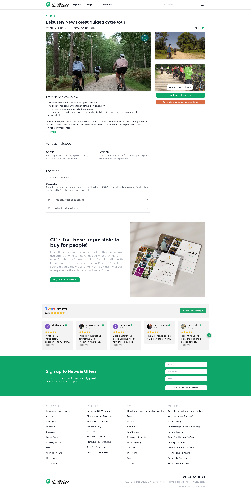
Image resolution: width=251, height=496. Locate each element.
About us (132, 426)
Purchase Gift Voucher (98, 411)
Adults (49, 416)
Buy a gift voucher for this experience (180, 102)
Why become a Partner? (180, 416)
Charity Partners (176, 442)
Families (50, 426)
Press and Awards (136, 437)
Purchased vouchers (97, 421)
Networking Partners (179, 453)
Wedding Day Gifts (96, 436)
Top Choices (133, 432)
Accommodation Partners (181, 447)
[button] (42, 335)
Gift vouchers (105, 4)
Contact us (132, 463)
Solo (48, 447)
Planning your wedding (99, 442)
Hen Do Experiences (97, 452)
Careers (131, 447)
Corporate (51, 463)
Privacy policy (198, 482)
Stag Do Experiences (97, 447)
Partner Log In (175, 432)
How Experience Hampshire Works (145, 411)
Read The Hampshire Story (182, 437)
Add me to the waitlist (180, 95)
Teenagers (51, 421)
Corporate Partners (178, 458)
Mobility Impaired (55, 442)
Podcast (131, 421)
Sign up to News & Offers (186, 388)
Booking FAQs (134, 442)
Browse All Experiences (58, 411)
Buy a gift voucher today (64, 280)
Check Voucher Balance (99, 416)
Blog (89, 4)
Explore (77, 4)
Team (130, 458)
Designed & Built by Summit (192, 486)
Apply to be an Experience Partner (186, 411)
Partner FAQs (175, 421)
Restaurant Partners (178, 463)
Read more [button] (51, 345)
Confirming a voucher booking (184, 426)
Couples (50, 432)
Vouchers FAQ (94, 426)
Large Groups (53, 437)
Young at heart (54, 453)
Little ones (51, 458)
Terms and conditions (178, 482)
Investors (132, 453)
